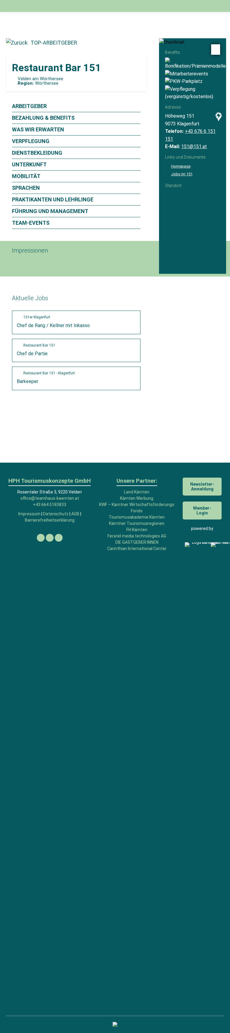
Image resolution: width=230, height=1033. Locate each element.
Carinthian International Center (137, 548)
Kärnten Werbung (136, 498)
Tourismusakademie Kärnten (137, 517)
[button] (123, 8)
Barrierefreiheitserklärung (50, 520)
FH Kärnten (136, 529)
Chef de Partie (36, 349)
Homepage (180, 166)
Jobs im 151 (182, 174)
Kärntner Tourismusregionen (136, 523)
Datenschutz (56, 513)
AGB (75, 513)
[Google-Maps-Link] (217, 118)
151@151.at (194, 146)
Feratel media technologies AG (137, 536)
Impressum (29, 513)
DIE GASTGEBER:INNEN (136, 542)
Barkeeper (46, 377)
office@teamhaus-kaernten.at (49, 498)
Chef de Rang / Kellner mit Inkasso (53, 321)
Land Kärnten (136, 492)
